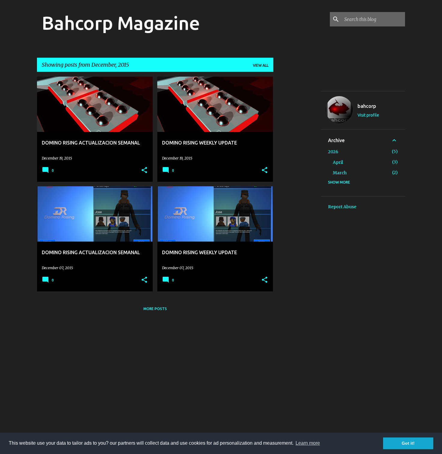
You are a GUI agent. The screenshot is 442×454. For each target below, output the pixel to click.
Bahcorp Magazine (121, 22)
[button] (144, 170)
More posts (155, 309)
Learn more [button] (308, 443)
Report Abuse (342, 206)
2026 (333, 151)
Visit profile (368, 115)
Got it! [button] (408, 443)
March (340, 172)
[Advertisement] (297, 167)
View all (261, 65)
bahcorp (367, 106)
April (338, 162)
